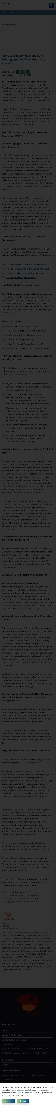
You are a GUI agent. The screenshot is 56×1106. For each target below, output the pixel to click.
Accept (8, 1101)
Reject (23, 1101)
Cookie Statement (22, 1093)
